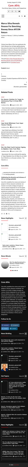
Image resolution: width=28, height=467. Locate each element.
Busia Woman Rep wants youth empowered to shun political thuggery (13, 340)
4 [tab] (15, 270)
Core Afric (14, 5)
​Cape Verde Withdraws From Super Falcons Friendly (12, 124)
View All (21, 218)
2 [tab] (12, 270)
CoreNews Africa (5, 105)
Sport (8, 68)
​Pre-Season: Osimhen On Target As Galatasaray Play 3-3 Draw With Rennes (12, 101)
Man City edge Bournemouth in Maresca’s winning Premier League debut (17, 263)
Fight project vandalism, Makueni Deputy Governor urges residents (12, 246)
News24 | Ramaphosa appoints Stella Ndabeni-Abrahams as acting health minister (13, 407)
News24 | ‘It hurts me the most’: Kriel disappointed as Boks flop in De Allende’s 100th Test (13, 398)
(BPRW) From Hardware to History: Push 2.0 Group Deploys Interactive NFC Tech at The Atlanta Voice (13, 433)
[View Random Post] (19, 16)
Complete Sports (15, 62)
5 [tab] (17, 270)
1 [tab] (10, 270)
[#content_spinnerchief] (15, 225)
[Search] (22, 16)
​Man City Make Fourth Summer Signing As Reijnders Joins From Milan (13, 148)
